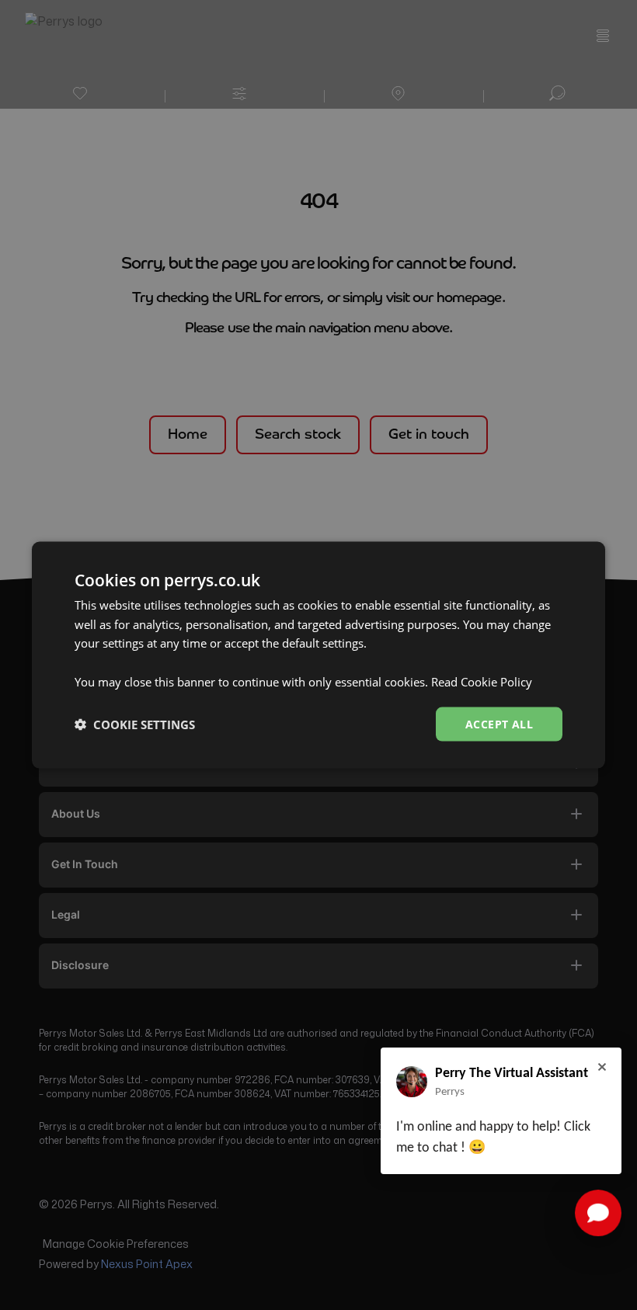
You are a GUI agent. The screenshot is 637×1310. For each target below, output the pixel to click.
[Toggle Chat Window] (598, 1213)
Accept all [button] (499, 723)
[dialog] (318, 655)
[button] (135, 724)
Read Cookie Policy (481, 681)
